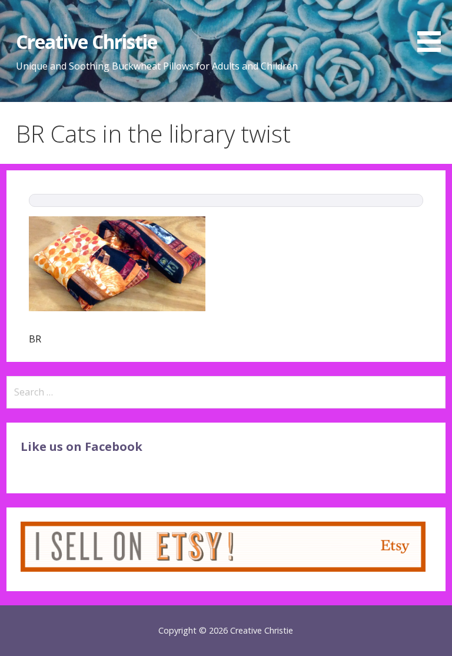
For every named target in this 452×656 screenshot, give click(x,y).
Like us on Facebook (81, 446)
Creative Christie (87, 41)
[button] (433, 28)
